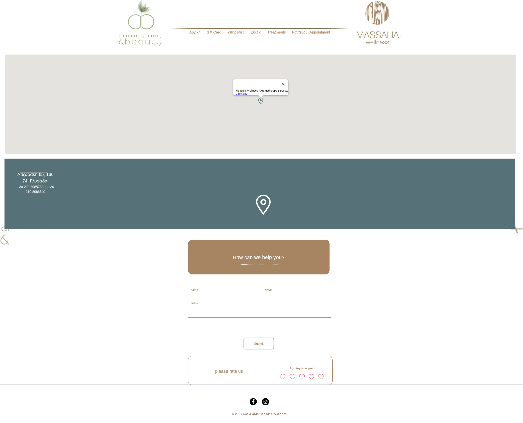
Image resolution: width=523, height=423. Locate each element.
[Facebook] (253, 401)
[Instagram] (265, 401)
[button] (276, 32)
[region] (259, 194)
